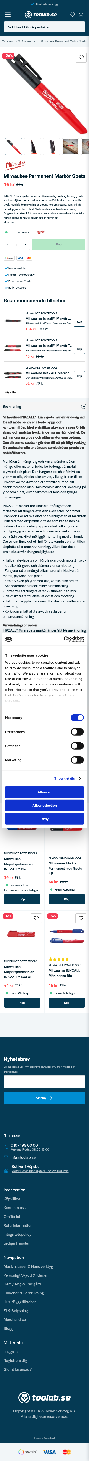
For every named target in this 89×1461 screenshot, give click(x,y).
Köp (79, 321)
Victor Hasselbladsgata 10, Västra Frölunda (40, 1170)
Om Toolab (13, 1216)
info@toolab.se (23, 1157)
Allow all (44, 792)
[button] (80, 27)
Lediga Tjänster (17, 1243)
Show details (64, 778)
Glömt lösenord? (18, 1369)
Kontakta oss (15, 1207)
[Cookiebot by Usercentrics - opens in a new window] (64, 639)
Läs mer (9, 222)
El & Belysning (16, 1310)
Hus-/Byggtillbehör (20, 1301)
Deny (44, 819)
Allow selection (44, 805)
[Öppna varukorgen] (81, 14)
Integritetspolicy (17, 1234)
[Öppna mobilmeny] (8, 14)
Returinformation (18, 1225)
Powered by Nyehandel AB (44, 1438)
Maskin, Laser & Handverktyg (28, 1266)
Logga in (11, 1351)
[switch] (77, 731)
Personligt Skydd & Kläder (26, 1275)
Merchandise (15, 1319)
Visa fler (11, 392)
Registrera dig (15, 1360)
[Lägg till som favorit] (72, 14)
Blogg (8, 1328)
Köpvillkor (12, 1198)
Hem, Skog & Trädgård (22, 1284)
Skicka (41, 1098)
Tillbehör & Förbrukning (24, 1292)
